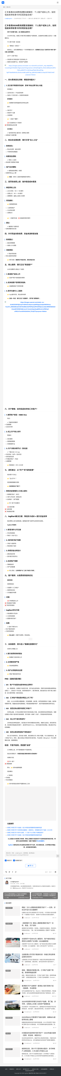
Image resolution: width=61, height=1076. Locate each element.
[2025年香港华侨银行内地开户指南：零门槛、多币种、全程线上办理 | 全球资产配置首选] (12, 1005)
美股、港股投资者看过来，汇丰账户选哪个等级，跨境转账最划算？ (38, 971)
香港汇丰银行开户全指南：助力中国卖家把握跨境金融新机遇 (24, 827)
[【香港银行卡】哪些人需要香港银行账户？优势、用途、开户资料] (12, 927)
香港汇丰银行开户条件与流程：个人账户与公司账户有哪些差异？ (25, 832)
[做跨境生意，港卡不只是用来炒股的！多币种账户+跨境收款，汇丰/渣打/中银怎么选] (12, 1052)
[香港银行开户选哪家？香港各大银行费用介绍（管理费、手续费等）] (12, 989)
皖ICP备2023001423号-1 (40, 1073)
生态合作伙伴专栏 (29, 1070)
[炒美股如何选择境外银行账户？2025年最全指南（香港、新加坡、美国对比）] (12, 1036)
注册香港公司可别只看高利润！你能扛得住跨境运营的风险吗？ (38, 956)
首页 (4, 7)
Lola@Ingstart (8, 18)
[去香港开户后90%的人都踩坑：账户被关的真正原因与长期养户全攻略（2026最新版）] (12, 942)
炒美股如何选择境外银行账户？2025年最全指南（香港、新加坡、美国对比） (39, 1034)
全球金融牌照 (44, 1069)
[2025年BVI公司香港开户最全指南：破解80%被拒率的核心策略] (12, 1021)
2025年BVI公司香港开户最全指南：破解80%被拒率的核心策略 (38, 1018)
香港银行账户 (18, 860)
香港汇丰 (9, 860)
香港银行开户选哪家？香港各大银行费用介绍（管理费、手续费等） (38, 987)
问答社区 (52, 1069)
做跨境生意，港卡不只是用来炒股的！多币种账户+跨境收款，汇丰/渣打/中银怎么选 (38, 1050)
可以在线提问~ (40, 841)
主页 (6, 1069)
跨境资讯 (8, 970)
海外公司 (30, 18)
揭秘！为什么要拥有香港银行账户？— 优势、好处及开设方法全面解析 (39, 908)
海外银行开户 (37, 18)
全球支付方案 (35, 1069)
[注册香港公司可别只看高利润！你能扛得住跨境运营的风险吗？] (12, 958)
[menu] (57, 2)
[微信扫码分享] (6, 872)
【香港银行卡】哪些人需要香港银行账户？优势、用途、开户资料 (38, 924)
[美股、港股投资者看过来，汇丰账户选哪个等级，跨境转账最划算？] (12, 974)
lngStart (10, 845)
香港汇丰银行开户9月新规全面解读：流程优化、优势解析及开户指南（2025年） (30, 830)
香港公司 (43, 18)
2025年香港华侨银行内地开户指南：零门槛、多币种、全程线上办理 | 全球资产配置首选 (39, 1003)
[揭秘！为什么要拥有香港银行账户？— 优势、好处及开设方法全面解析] (12, 911)
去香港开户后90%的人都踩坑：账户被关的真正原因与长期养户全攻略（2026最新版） (38, 940)
